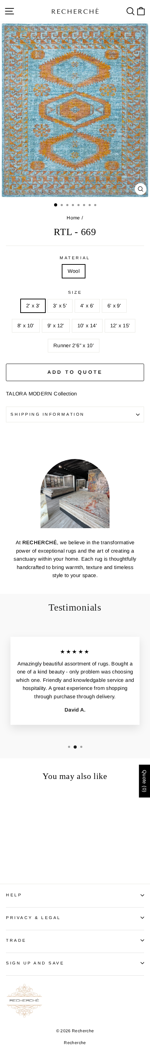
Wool (74, 271)
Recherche (75, 1042)
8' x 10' (25, 325)
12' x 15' (120, 325)
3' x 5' (60, 305)
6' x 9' (114, 305)
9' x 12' (55, 325)
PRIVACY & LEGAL (33, 917)
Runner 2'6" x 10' (73, 345)
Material (75, 257)
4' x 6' (87, 305)
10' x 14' (87, 325)
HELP (14, 895)
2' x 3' (33, 305)
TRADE (16, 940)
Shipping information (47, 414)
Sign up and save (35, 963)
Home (73, 217)
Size (75, 292)
